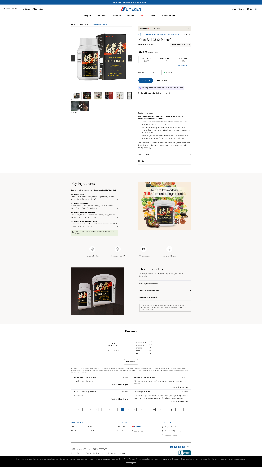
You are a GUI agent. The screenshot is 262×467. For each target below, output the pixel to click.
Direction (141, 161)
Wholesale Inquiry (138, 431)
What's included (144, 154)
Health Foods (84, 24)
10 (141, 410)
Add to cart (146, 80)
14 (166, 410)
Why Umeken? (76, 431)
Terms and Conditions (93, 453)
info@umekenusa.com (171, 435)
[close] (189, 2)
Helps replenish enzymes (148, 284)
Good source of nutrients (148, 297)
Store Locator (121, 427)
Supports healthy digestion (149, 290)
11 (147, 410)
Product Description (145, 113)
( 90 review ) (152, 44)
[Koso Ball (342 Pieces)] (102, 56)
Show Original (123, 385)
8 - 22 (179, 410)
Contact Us (120, 431)
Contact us (39, 9)
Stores (27, 9)
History (89, 427)
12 (154, 410)
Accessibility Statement (110, 453)
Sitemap (122, 453)
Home (73, 24)
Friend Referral (92, 431)
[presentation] (74, 57)
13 (160, 410)
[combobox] (11, 9)
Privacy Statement (77, 453)
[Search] (4, 8)
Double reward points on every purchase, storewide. (130, 2)
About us (74, 427)
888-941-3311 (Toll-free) (172, 431)
